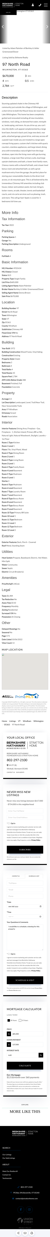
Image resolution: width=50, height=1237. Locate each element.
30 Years (13, 1020)
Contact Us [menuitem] (6, 1175)
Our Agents (20, 772)
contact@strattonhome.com (27, 1198)
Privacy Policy (35, 840)
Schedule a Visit (34, 876)
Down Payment (14, 1040)
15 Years (25, 1020)
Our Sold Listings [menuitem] (8, 1158)
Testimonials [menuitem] (7, 1178)
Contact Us (11, 772)
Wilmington (38, 721)
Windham (27, 721)
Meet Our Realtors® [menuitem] (10, 1171)
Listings (12, 721)
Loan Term (12, 1015)
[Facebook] (20, 1209)
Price (9, 1029)
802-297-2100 (40, 5)
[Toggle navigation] (46, 5)
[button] (4, 26)
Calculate (25, 1065)
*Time (9, 912)
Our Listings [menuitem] (6, 1155)
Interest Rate (13, 1050)
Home (4, 721)
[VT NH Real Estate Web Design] (25, 1221)
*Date (9, 902)
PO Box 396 (26, 1193)
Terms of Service (13, 990)
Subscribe (25, 849)
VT (19, 721)
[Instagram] (29, 1209)
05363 (7, 724)
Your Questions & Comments (17, 922)
